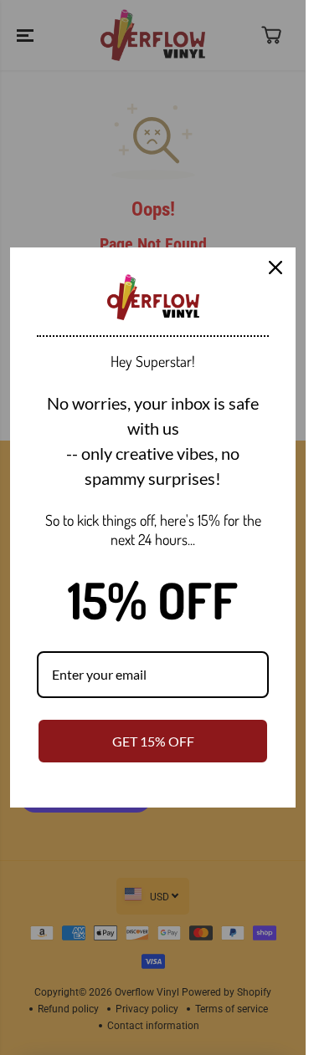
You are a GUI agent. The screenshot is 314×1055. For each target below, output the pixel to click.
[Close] (275, 267)
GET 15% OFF (153, 741)
